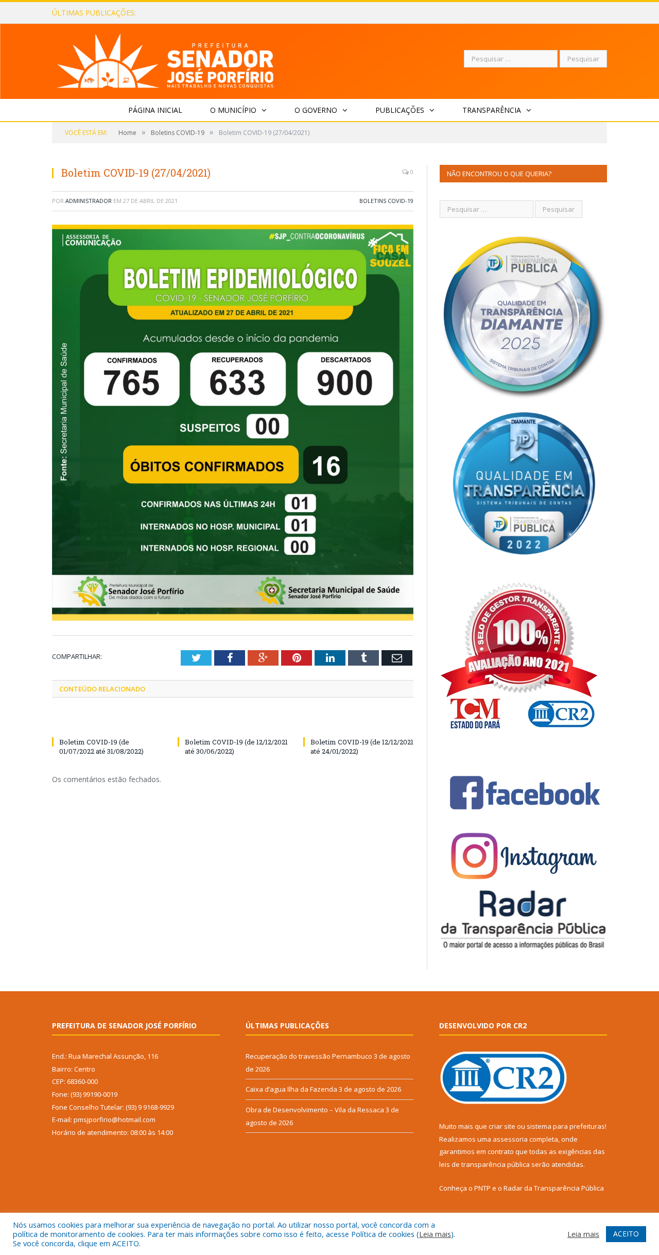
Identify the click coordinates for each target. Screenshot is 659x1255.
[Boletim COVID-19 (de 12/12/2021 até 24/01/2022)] (358, 723)
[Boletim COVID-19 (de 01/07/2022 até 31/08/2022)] (107, 723)
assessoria (510, 1139)
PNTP (482, 1188)
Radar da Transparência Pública (554, 1188)
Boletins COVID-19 (386, 201)
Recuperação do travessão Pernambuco (309, 1056)
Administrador (88, 201)
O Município (233, 110)
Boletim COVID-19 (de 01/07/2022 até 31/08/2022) (101, 746)
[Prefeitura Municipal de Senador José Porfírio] (165, 59)
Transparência (491, 110)
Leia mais (435, 1234)
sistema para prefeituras (566, 1126)
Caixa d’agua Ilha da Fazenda (210, 13)
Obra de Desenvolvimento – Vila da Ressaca (315, 1109)
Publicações (399, 110)
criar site (502, 1126)
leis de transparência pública (484, 1164)
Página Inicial (155, 110)
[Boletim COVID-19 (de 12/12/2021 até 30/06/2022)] (233, 723)
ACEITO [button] (626, 1234)
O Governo (315, 110)
